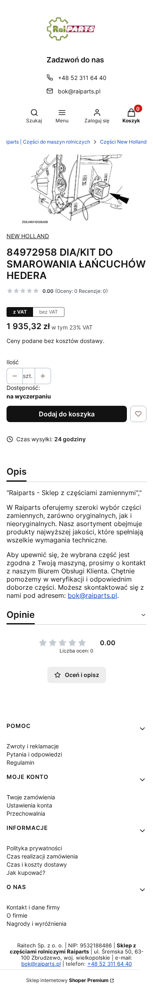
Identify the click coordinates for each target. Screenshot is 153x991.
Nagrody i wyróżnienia (37, 923)
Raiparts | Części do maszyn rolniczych (45, 142)
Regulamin (20, 762)
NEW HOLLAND (28, 235)
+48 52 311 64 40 (82, 77)
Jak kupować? (26, 872)
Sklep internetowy (67, 980)
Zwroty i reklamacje (33, 746)
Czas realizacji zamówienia (42, 856)
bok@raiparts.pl (79, 91)
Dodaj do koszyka (67, 414)
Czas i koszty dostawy (37, 864)
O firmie (17, 915)
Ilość (13, 361)
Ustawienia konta (29, 805)
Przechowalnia (26, 813)
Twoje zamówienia (31, 797)
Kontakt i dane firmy (33, 907)
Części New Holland (123, 142)
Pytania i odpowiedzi (34, 754)
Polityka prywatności (34, 848)
